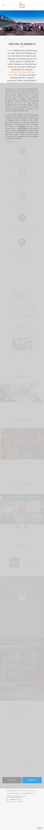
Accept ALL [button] (32, 780)
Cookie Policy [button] (9, 142)
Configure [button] (12, 780)
